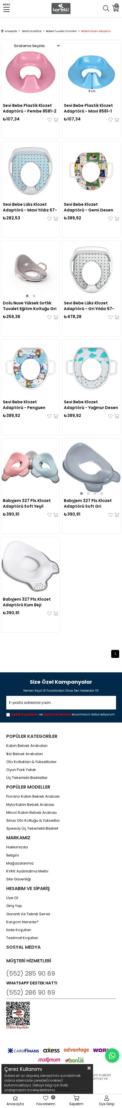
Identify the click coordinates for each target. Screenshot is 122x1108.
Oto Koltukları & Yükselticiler (31, 761)
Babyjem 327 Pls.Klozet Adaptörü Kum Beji (27, 602)
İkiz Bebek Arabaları (24, 754)
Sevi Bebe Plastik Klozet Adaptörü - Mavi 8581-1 (88, 108)
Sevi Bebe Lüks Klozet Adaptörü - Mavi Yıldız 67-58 (30, 207)
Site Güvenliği (18, 879)
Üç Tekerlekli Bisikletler (27, 777)
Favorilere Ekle (49, 120)
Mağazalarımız (20, 863)
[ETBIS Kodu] (18, 1015)
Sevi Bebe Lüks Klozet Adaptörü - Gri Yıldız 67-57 (89, 306)
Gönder (108, 703)
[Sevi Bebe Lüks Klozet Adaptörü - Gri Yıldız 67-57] (91, 270)
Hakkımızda (17, 847)
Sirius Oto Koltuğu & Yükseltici (33, 820)
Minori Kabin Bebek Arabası (31, 812)
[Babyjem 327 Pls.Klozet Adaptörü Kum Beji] (30, 566)
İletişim (12, 855)
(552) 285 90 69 (30, 973)
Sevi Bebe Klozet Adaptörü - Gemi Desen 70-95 (88, 207)
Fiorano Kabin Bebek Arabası (33, 796)
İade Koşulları (18, 930)
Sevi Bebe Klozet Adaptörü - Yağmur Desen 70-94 (91, 404)
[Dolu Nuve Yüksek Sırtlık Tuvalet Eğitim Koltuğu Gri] (30, 270)
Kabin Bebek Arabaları (27, 745)
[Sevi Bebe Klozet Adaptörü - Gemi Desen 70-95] (91, 171)
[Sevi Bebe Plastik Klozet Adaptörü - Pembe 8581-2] (30, 72)
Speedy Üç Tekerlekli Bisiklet (32, 828)
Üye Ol (12, 898)
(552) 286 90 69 (30, 992)
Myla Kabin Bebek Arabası (30, 804)
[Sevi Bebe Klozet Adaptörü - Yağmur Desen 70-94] (91, 368)
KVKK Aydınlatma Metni (27, 871)
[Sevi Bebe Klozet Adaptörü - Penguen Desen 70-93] (30, 368)
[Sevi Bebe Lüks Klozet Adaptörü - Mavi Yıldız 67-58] (30, 171)
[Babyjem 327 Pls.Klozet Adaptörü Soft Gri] (91, 467)
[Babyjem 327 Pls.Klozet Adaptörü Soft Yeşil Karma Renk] (30, 467)
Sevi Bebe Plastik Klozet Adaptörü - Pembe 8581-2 (29, 108)
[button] (27, 296)
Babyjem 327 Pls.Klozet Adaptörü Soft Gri (88, 503)
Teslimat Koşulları (22, 937)
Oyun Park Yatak (21, 769)
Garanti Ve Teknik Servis (28, 914)
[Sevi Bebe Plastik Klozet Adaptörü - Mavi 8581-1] (91, 72)
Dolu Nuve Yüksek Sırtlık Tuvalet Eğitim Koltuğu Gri (29, 306)
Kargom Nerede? (22, 922)
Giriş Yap (14, 905)
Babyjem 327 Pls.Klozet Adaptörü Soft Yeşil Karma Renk (27, 503)
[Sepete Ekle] (55, 120)
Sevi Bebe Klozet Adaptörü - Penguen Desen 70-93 (24, 404)
